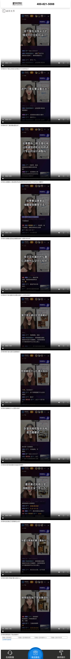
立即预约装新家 (6, 639)
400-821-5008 (45, 4)
